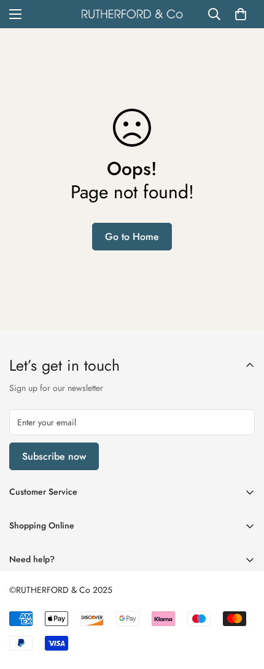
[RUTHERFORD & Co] (132, 14)
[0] (241, 14)
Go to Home (132, 237)
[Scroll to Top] (242, 604)
